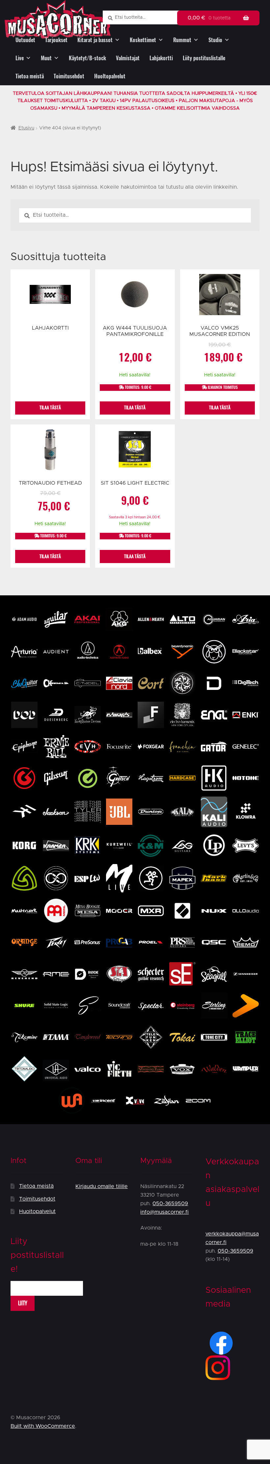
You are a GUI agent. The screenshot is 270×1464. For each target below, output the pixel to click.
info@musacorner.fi (164, 1212)
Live (19, 58)
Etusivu (26, 128)
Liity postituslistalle (204, 58)
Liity (22, 1303)
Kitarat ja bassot (95, 40)
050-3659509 (170, 1203)
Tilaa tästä (50, 407)
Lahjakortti (161, 58)
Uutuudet (25, 40)
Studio (215, 40)
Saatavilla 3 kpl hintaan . (135, 517)
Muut (46, 58)
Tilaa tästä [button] (135, 407)
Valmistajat (128, 58)
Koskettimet (143, 40)
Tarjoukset (56, 40)
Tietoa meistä (29, 76)
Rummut (182, 40)
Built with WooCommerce (43, 1426)
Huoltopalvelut (109, 76)
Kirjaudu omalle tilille (101, 1186)
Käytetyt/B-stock (87, 58)
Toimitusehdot (69, 76)
